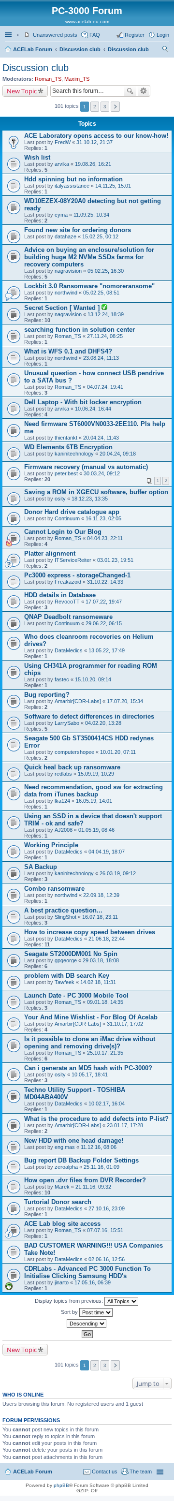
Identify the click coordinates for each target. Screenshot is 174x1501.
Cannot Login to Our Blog (63, 531)
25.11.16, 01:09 (101, 1167)
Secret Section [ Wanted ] (63, 307)
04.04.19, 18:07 (106, 851)
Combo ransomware (54, 888)
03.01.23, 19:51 (115, 560)
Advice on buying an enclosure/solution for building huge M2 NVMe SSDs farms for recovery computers (89, 257)
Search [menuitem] (165, 50)
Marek (62, 1187)
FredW (63, 142)
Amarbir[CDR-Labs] (78, 701)
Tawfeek (64, 982)
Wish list (37, 157)
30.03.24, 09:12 (102, 473)
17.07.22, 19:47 (104, 601)
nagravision (68, 271)
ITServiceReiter (73, 560)
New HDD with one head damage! (73, 1140)
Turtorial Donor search (57, 1202)
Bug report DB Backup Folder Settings (81, 1160)
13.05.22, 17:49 (106, 650)
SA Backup (40, 866)
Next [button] (115, 107)
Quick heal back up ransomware (72, 767)
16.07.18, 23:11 (100, 917)
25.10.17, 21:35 (105, 1053)
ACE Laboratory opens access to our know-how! (96, 135)
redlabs (63, 774)
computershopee (74, 752)
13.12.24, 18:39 (105, 314)
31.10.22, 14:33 (105, 582)
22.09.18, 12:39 (101, 895)
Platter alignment (49, 553)
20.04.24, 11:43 (101, 438)
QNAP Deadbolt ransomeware (68, 616)
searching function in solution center (79, 329)
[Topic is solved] (104, 308)
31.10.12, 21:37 (94, 142)
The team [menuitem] (141, 1471)
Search (130, 91)
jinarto (62, 1282)
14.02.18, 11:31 (98, 982)
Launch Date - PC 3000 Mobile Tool (76, 995)
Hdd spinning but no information (73, 179)
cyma (61, 215)
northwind (66, 292)
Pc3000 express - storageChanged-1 (77, 575)
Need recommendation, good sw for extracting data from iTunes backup (93, 790)
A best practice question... (63, 910)
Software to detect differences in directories (89, 716)
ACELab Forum (32, 49)
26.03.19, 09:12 (118, 873)
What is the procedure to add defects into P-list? (96, 1118)
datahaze (65, 236)
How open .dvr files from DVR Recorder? (85, 1180)
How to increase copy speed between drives (89, 932)
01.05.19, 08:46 (96, 830)
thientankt (66, 438)
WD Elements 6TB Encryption (68, 447)
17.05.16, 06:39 (92, 1282)
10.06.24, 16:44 (93, 409)
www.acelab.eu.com (87, 21)
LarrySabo (67, 723)
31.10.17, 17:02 (125, 1024)
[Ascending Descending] (87, 1323)
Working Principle (51, 845)
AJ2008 (63, 830)
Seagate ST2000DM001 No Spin (70, 953)
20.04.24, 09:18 (118, 453)
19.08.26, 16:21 (93, 164)
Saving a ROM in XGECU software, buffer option (96, 492)
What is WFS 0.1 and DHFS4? (68, 351)
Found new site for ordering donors (77, 230)
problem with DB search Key (66, 975)
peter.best (66, 473)
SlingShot (65, 917)
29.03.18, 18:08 (101, 960)
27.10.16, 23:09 (106, 1208)
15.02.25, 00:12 (100, 236)
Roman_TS (48, 79)
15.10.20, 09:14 (93, 679)
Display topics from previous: (69, 1301)
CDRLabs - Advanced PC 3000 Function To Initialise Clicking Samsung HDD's (87, 1272)
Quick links (9, 35)
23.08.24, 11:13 (101, 358)
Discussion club (80, 49)
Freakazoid (68, 582)
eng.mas (65, 1147)
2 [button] (94, 106)
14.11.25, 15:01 (113, 186)
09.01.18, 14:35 (105, 1002)
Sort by (70, 1312)
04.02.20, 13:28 (103, 723)
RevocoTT (67, 601)
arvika (62, 164)
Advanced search (143, 91)
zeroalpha (66, 1167)
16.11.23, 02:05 (103, 518)
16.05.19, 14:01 (94, 801)
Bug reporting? (47, 694)
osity (60, 498)
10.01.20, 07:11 (118, 752)
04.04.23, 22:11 (105, 538)
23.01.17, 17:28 (125, 1125)
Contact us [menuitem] (104, 1471)
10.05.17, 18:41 (90, 1074)
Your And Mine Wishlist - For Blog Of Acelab (91, 1017)
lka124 (62, 801)
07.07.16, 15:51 (105, 1230)
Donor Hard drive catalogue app (71, 511)
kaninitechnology (74, 453)
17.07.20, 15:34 (125, 701)
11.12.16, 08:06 (98, 1147)
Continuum (67, 518)
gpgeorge (66, 960)
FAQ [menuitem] (94, 35)
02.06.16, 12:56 (106, 1259)
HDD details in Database (60, 595)
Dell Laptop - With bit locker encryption (83, 402)
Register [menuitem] (135, 35)
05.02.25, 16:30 (105, 271)
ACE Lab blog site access (62, 1223)
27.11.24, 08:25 (105, 336)
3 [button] (104, 106)
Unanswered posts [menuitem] (55, 35)
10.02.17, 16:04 (106, 1103)
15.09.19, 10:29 (96, 774)
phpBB (61, 1485)
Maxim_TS (76, 79)
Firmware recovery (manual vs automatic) (86, 467)
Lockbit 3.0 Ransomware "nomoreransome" (89, 286)
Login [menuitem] (163, 35)
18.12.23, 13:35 (90, 498)
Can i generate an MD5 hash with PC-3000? (88, 1068)
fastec (62, 679)
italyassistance (72, 186)
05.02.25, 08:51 (101, 292)
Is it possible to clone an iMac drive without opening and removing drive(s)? (89, 1042)
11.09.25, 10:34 (91, 215)
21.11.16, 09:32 (93, 1187)
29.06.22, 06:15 (104, 623)
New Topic (22, 91)
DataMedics (69, 650)
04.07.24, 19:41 (105, 387)
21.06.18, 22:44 (106, 939)
